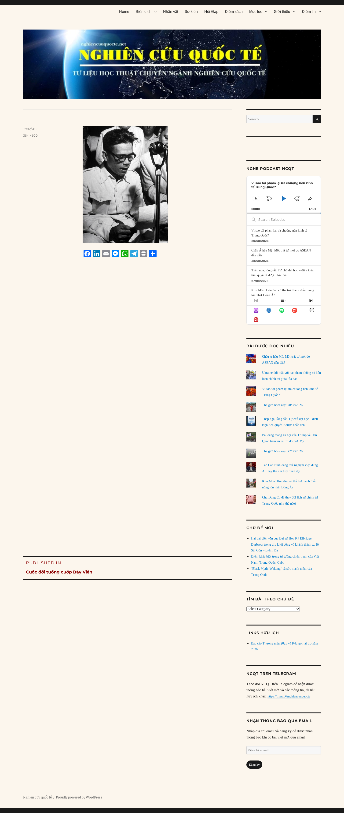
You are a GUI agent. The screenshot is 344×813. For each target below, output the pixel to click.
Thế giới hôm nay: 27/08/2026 (282, 451)
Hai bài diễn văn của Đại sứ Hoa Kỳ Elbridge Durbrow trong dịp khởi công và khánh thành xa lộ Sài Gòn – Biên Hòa (285, 544)
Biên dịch (143, 12)
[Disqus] (127, 350)
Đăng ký (254, 764)
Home (124, 12)
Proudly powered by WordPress (79, 797)
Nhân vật (170, 12)
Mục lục (255, 12)
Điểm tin (309, 12)
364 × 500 (30, 135)
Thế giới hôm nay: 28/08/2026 (282, 405)
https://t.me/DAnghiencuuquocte (288, 696)
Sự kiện (191, 12)
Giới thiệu (282, 12)
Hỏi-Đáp (211, 12)
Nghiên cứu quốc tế (37, 797)
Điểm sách (234, 12)
